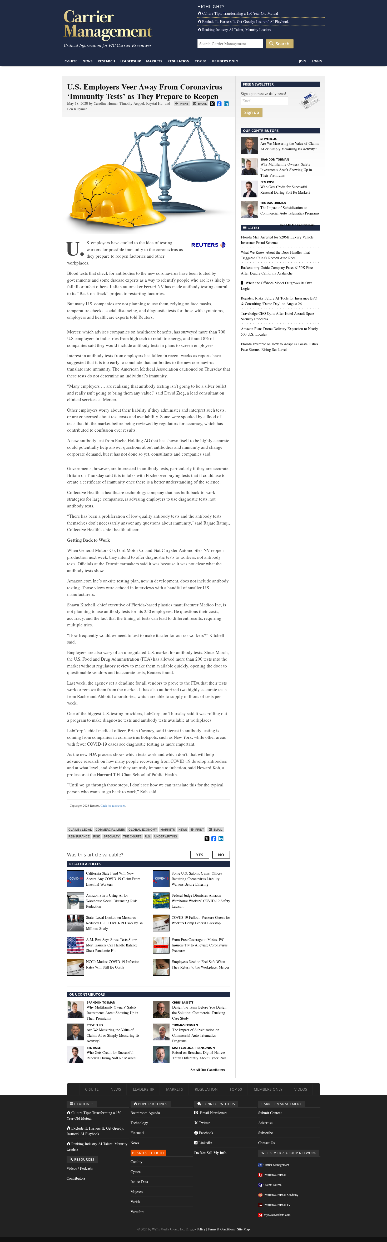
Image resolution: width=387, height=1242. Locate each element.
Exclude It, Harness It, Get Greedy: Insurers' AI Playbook (245, 21)
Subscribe (265, 1132)
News (87, 61)
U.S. (148, 836)
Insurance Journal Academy (281, 1195)
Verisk (135, 1201)
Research (106, 61)
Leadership (130, 61)
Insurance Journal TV (277, 1205)
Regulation (178, 61)
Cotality (136, 1161)
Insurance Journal (275, 1175)
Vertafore (137, 1211)
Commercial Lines (110, 829)
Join (302, 61)
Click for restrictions (113, 805)
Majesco (137, 1191)
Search (282, 44)
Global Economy (142, 829)
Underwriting (165, 836)
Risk (96, 836)
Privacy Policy (195, 1229)
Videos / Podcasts (80, 1168)
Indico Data (139, 1181)
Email (202, 103)
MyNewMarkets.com (277, 1215)
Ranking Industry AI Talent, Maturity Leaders (236, 29)
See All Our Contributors (208, 1070)
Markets (154, 61)
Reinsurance (79, 836)
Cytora (136, 1171)
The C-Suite (132, 836)
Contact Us (266, 1142)
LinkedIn (204, 1142)
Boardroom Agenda (145, 1112)
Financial (137, 1132)
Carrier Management (276, 1165)
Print (183, 103)
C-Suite (70, 61)
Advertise (265, 1122)
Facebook (205, 1132)
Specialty (112, 836)
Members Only (224, 61)
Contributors (76, 1178)
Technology (139, 1122)
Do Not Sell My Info (210, 1152)
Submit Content (270, 1112)
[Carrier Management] (125, 25)
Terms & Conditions (221, 1229)
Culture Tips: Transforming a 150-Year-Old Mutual (240, 13)
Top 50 (200, 61)
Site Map (243, 1229)
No (221, 854)
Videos (300, 1089)
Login (317, 61)
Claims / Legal (80, 829)
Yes (200, 854)
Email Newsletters (213, 1112)
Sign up (251, 112)
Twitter (204, 1122)
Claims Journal (273, 1185)
